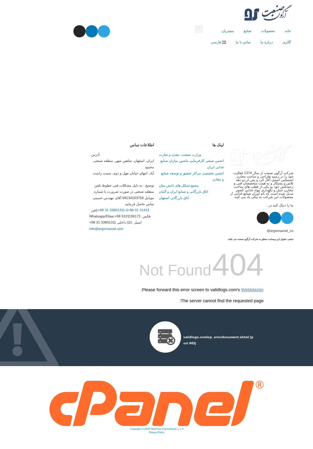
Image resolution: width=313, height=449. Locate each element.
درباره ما (266, 42)
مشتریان (228, 31)
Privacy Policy (156, 432)
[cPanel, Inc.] (156, 425)
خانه (288, 31)
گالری (287, 42)
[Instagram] (79, 31)
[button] (199, 29)
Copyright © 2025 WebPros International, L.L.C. (157, 428)
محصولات (268, 31)
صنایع (247, 31)
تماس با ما (243, 42)
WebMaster (252, 289)
